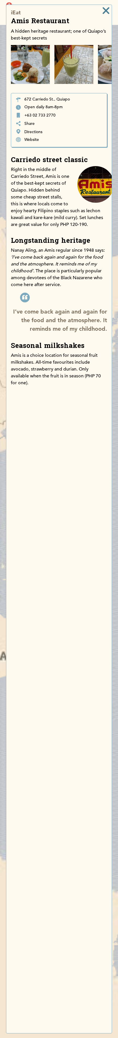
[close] (106, 10)
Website (31, 139)
